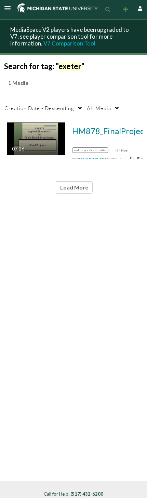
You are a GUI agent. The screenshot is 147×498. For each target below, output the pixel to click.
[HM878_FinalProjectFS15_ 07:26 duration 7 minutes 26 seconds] (36, 138)
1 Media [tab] (18, 82)
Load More (73, 187)
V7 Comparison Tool (69, 43)
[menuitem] (108, 9)
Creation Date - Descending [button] (39, 108)
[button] (9, 8)
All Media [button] (99, 108)
